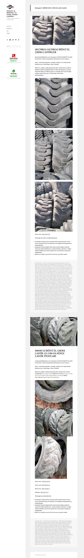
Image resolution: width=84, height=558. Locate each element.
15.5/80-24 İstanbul (63, 521)
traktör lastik (49, 309)
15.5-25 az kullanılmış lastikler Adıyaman (56, 263)
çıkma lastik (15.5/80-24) (49, 537)
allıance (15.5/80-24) (39, 537)
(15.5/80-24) (46, 521)
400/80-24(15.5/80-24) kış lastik (47, 294)
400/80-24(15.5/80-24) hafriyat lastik (57, 287)
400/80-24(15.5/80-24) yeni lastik (62, 298)
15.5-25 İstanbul (68, 272)
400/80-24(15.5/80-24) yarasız (48, 298)
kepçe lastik (49, 308)
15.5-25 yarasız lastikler (51, 276)
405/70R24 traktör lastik (40, 305)
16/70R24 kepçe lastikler (56, 280)
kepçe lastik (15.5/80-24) (63, 537)
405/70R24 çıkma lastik (58, 299)
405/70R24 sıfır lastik (66, 304)
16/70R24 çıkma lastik (61, 278)
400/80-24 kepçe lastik (56, 284)
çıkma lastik (46, 306)
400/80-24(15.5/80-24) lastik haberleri (59, 295)
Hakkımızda (9, 28)
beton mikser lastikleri (49, 538)
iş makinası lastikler (60, 306)
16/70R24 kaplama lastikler (44, 280)
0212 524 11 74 (44, 492)
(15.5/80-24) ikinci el (53, 521)
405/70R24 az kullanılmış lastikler (45, 299)
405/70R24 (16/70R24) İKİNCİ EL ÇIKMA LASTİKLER (52, 51)
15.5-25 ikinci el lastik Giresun (48, 268)
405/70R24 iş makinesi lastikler (58, 301)
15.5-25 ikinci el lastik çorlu (47, 267)
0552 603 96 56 (53, 238)
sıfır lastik (44, 309)
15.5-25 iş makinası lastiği (62, 271)
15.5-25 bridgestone (51, 264)
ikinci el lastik (52, 306)
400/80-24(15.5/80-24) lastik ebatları (62, 294)
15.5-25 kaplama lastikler (40, 274)
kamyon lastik (38, 541)
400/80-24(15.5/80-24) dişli (43, 287)
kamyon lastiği (66, 540)
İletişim (8, 33)
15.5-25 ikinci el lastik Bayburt (57, 265)
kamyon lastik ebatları (46, 541)
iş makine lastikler (59, 540)
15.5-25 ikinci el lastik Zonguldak (49, 271)
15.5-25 (45, 263)
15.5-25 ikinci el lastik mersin (58, 269)
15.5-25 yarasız (42, 276)
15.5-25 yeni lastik (60, 276)
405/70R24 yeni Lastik (58, 305)
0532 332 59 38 (46, 234)
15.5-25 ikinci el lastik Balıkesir (44, 265)
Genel (65, 305)
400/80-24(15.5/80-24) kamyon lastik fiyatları (48, 291)
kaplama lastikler (42, 308)
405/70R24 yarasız (50, 305)
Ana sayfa (9, 26)
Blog (8, 31)
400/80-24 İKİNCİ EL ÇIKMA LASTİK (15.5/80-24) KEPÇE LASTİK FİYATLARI (50, 353)
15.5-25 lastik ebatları (50, 274)
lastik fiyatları (62, 308)
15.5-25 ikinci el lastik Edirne (59, 267)
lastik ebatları (55, 308)
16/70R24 (67, 276)
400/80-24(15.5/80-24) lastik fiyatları (42, 295)
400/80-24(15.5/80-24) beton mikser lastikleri (48, 286)
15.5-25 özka (69, 274)
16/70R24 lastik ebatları (67, 280)
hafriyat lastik (63, 538)
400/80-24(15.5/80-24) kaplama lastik (52, 293)
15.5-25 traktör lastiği (47, 275)
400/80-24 (69, 283)
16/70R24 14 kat (38, 278)
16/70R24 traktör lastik (45, 283)
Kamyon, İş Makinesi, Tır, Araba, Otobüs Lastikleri (12, 13)
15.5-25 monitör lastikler (61, 274)
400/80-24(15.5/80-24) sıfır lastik (56, 297)
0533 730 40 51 (46, 488)
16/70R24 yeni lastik (62, 283)
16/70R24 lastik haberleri (51, 282)
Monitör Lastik (38, 309)
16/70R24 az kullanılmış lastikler (49, 278)
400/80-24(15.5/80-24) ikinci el (55, 289)
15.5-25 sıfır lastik (39, 275)
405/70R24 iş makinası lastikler (44, 301)
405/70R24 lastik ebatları (58, 302)
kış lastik (68, 541)
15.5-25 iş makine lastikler (59, 272)
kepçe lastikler (62, 541)
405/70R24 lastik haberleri (44, 304)
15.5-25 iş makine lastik (48, 272)
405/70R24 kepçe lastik (48, 302)
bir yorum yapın (62, 309)
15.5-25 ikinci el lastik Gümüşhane (62, 268)
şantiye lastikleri (58, 542)
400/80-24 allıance (39, 284)
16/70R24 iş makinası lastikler (54, 279)
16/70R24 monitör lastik (62, 282)
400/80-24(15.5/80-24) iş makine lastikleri (53, 290)
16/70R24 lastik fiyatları (40, 282)
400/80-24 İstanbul (47, 284)
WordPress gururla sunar (40, 555)
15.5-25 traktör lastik (57, 275)
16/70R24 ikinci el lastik (43, 279)
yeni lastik (55, 309)
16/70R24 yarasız (53, 283)
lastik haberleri (68, 308)
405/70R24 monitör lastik (56, 304)
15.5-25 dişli (58, 264)
